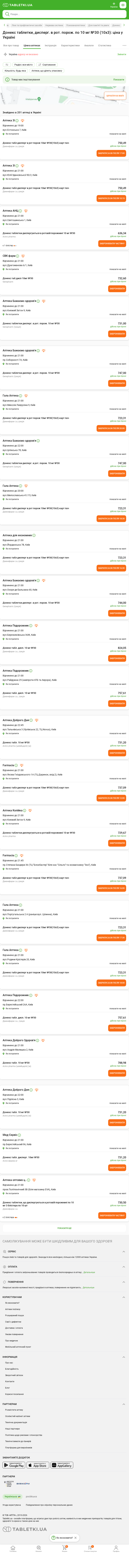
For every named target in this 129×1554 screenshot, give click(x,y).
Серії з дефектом (13, 1322)
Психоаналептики (75, 25)
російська (31, 1496)
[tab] (32, 45)
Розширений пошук (14, 1315)
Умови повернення (14, 1334)
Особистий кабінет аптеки (17, 1416)
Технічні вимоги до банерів (18, 1441)
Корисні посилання (14, 1394)
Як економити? (12, 1303)
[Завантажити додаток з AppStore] (38, 1465)
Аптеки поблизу (12, 1309)
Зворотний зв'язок (14, 1375)
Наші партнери (12, 1429)
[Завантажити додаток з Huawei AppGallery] (62, 1465)
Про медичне (11, 1341)
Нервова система (54, 25)
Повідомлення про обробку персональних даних (49, 1505)
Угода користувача (12, 1505)
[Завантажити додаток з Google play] (14, 1465)
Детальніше (89, 1272)
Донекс (116, 25)
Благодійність (12, 1369)
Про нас (9, 1363)
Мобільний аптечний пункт (18, 1347)
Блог (7, 1388)
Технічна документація (16, 1422)
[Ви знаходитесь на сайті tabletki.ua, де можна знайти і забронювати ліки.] (18, 5)
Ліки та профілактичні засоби (27, 25)
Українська (11, 1496)
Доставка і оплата (14, 1328)
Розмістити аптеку (14, 1410)
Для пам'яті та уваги (98, 25)
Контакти (9, 1381)
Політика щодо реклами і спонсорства (23, 1435)
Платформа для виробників (18, 1448)
